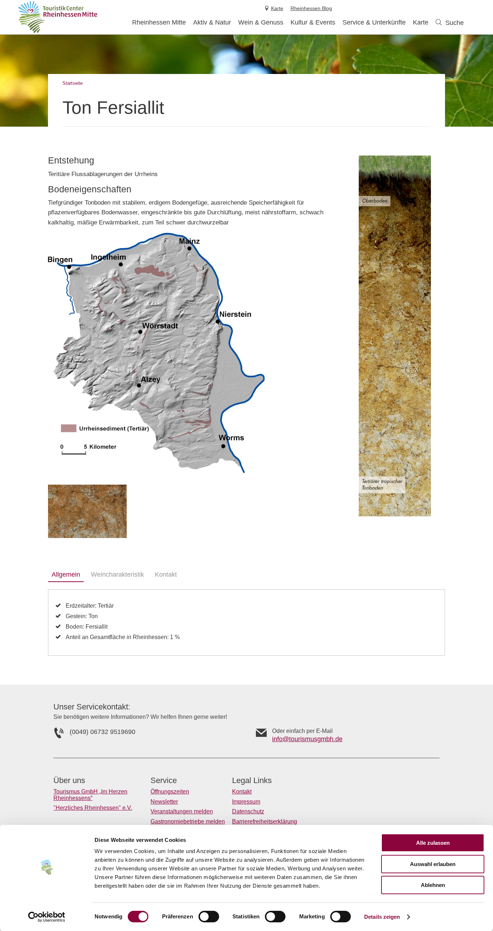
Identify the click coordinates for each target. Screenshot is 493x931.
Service (163, 780)
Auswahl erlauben (432, 864)
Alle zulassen (433, 843)
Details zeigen (382, 917)
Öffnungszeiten (169, 791)
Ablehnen (433, 885)
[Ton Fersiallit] (87, 511)
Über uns (69, 780)
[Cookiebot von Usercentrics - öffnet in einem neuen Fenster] (46, 917)
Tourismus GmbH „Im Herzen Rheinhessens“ (90, 794)
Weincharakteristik (117, 574)
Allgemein (66, 574)
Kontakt (166, 574)
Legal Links (252, 780)
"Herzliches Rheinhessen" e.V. (92, 808)
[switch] (208, 916)
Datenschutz (248, 811)
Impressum (246, 802)
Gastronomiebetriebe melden (187, 821)
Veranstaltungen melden (181, 811)
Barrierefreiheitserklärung (264, 821)
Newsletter (164, 802)
